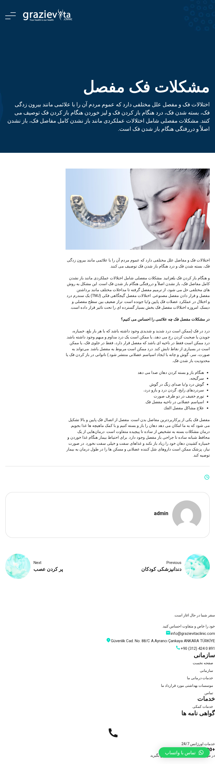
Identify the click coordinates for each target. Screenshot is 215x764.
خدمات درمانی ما (200, 678)
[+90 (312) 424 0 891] (113, 733)
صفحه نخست (203, 663)
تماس (209, 693)
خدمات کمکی (202, 706)
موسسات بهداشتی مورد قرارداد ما (187, 685)
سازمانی (206, 670)
